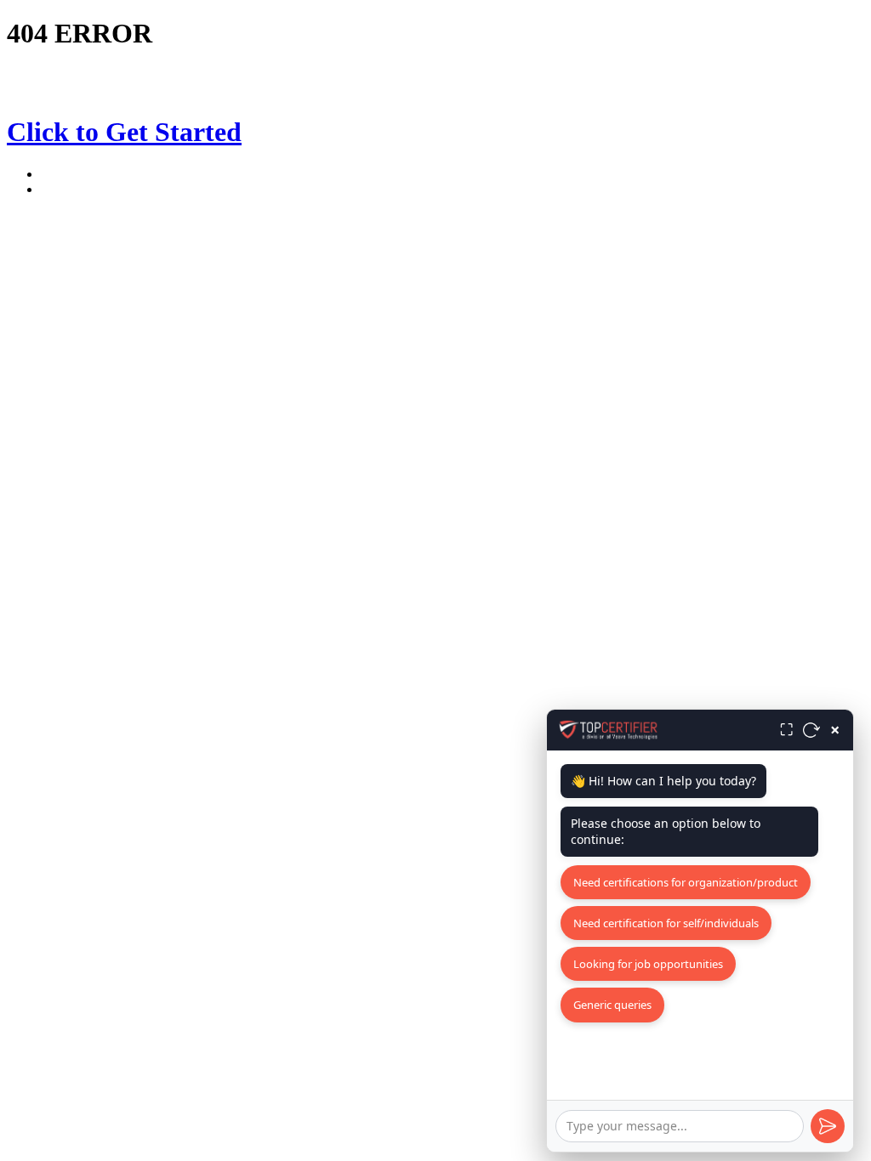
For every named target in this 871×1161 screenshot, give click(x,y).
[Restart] (811, 730)
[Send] (828, 1126)
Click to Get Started (124, 131)
